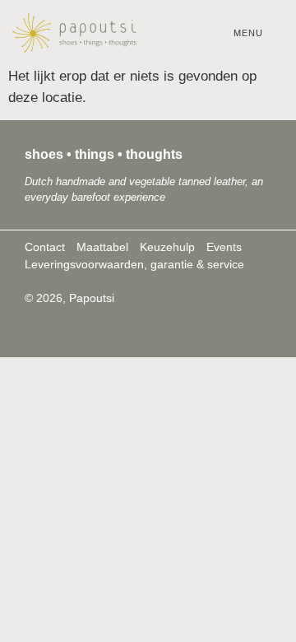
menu (248, 33)
